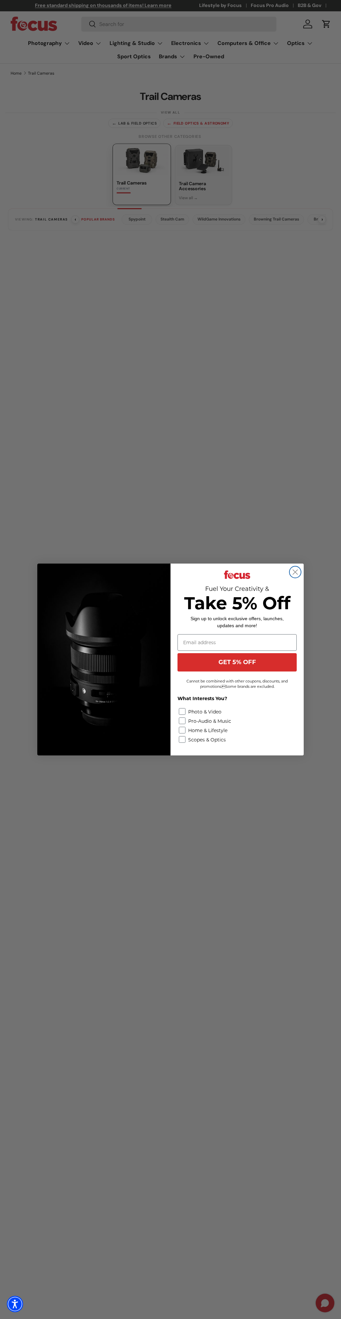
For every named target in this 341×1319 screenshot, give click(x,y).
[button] (15, 1304)
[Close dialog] (295, 572)
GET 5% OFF (237, 662)
